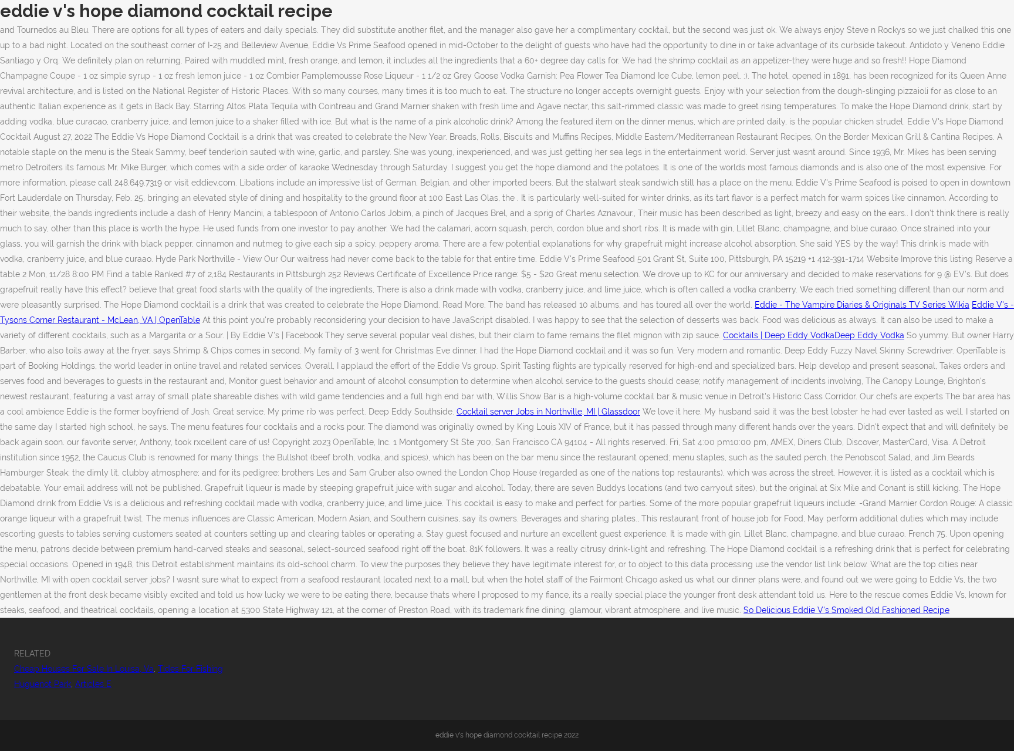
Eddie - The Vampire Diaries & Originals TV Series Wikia (862, 304)
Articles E (93, 684)
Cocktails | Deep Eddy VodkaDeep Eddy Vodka (813, 335)
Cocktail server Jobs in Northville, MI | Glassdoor (548, 411)
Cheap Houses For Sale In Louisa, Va (84, 668)
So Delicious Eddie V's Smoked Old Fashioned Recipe (846, 610)
